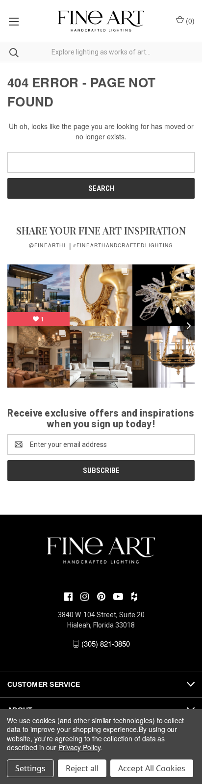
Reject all (82, 768)
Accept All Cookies (151, 768)
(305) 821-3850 (105, 643)
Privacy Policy (79, 747)
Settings (30, 768)
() (189, 21)
